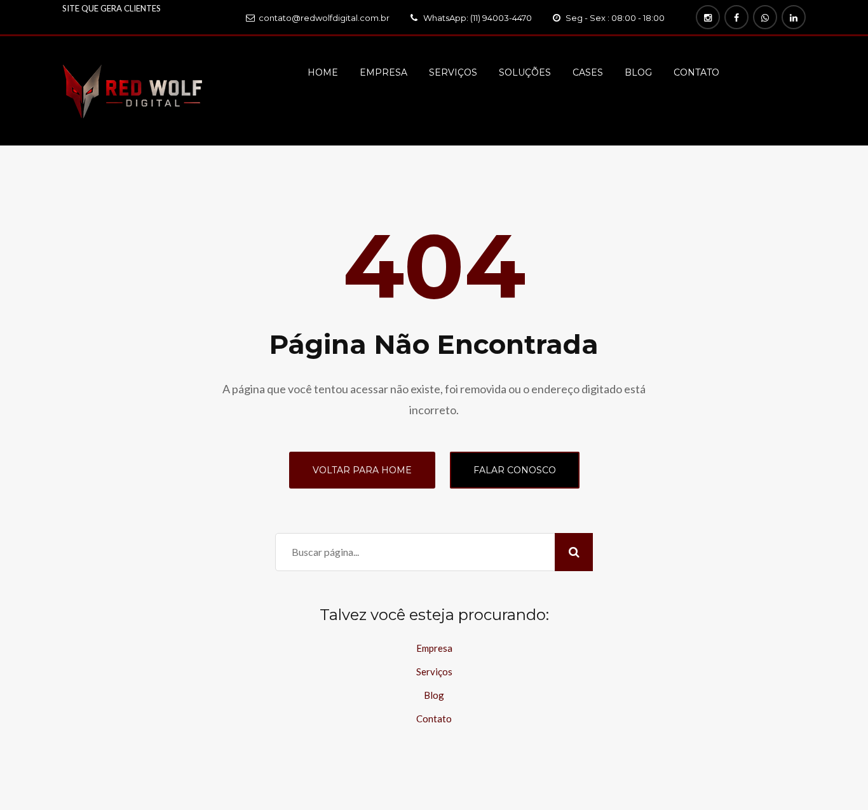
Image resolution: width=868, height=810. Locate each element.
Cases (588, 72)
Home (323, 72)
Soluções (525, 72)
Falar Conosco (514, 470)
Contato (696, 72)
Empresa (383, 72)
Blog (638, 72)
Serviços (453, 72)
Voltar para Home (362, 470)
